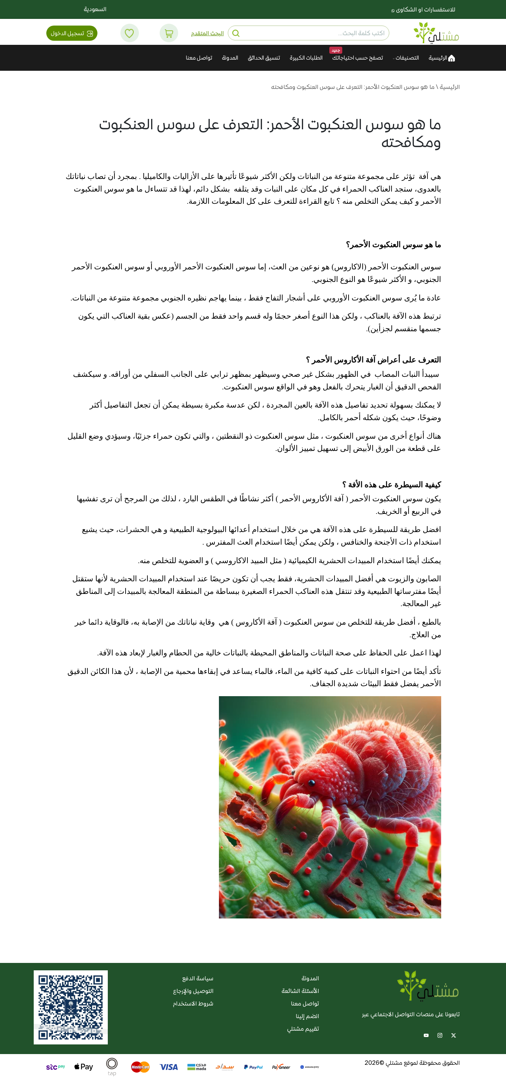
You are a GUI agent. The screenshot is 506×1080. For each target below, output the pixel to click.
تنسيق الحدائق (264, 57)
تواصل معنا (199, 57)
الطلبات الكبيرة (306, 57)
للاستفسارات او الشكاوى (425, 9)
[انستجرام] (439, 1034)
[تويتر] (453, 1034)
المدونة (230, 57)
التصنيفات (407, 57)
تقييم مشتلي (303, 1029)
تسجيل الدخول (68, 33)
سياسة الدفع (197, 978)
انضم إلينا (307, 1016)
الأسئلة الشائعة (300, 991)
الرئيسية (438, 57)
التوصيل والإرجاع (193, 991)
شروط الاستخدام (193, 1003)
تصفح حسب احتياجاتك (357, 57)
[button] (169, 33)
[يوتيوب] (426, 1034)
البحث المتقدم (207, 33)
